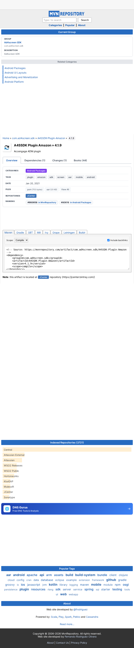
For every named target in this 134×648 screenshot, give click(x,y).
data (36, 580)
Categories (55, 25)
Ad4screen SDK (12, 42)
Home (6, 138)
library (63, 584)
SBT (30, 232)
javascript (34, 584)
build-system (85, 575)
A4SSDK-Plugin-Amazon (51, 138)
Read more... (67, 624)
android (91, 177)
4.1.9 (58, 145)
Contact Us (62, 642)
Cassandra (92, 616)
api (42, 575)
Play (61, 616)
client (113, 575)
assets (59, 575)
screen (60, 177)
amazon (41, 177)
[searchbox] (59, 20)
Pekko (76, 616)
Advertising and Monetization (21, 77)
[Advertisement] (67, 4)
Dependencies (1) (34, 160)
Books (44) (80, 160)
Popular (70, 25)
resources (38, 589)
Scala (54, 616)
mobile (79, 177)
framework (98, 579)
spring (89, 589)
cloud (11, 580)
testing (117, 589)
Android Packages (15, 68)
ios (23, 584)
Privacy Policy (79, 642)
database (47, 580)
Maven (8, 232)
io (18, 584)
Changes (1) (59, 160)
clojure (123, 575)
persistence (11, 589)
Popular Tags (67, 568)
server (67, 589)
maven (85, 584)
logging (74, 584)
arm (49, 575)
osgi (126, 584)
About (81, 25)
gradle (122, 580)
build (70, 575)
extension (85, 579)
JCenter (31, 195)
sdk (51, 177)
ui (57, 594)
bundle (102, 575)
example (71, 580)
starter (106, 589)
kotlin (53, 584)
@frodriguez (80, 609)
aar (70, 177)
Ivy (46, 232)
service (78, 589)
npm (118, 584)
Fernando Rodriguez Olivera (80, 636)
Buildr (82, 232)
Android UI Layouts (15, 72)
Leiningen (69, 232)
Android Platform (14, 81)
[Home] (67, 15)
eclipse (60, 580)
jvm (44, 584)
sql (98, 589)
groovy (10, 584)
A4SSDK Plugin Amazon (32, 145)
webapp (73, 594)
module (108, 584)
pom (34, 189)
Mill (39, 232)
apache (32, 575)
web (63, 594)
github (111, 580)
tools (127, 589)
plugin (30, 177)
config (21, 580)
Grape (56, 232)
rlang (51, 589)
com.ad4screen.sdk (23, 138)
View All (65, 189)
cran (29, 579)
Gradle (20, 232)
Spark (68, 616)
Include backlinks (119, 240)
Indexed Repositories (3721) (67, 442)
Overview (11, 160)
